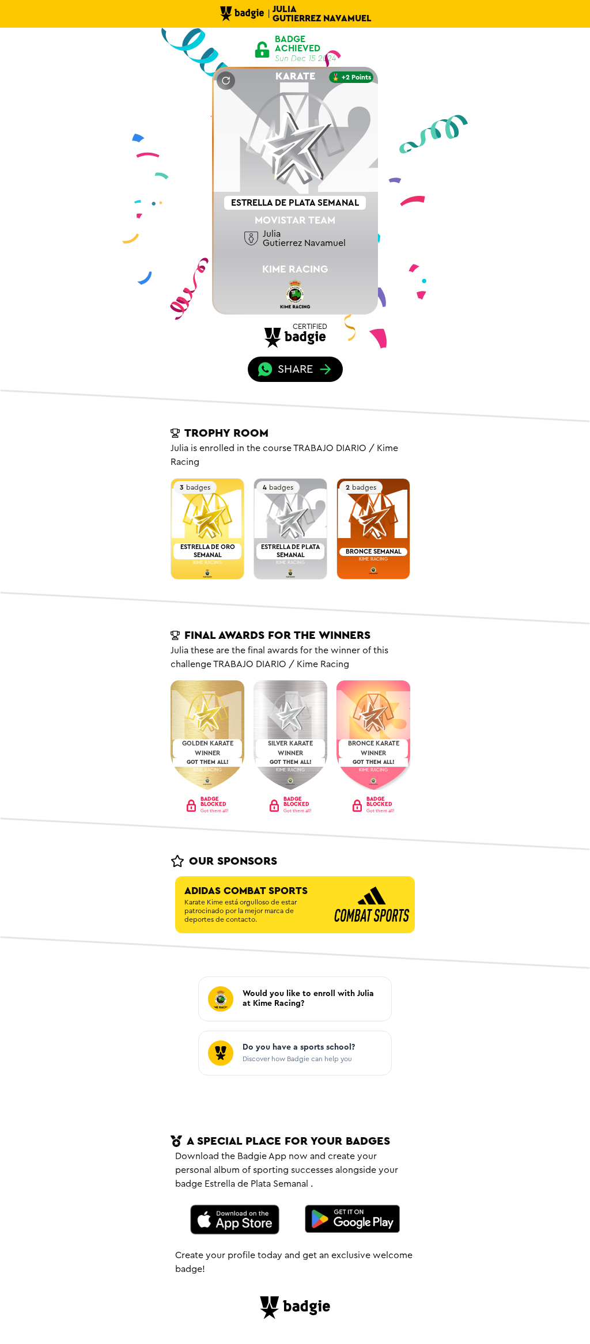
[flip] (226, 80)
